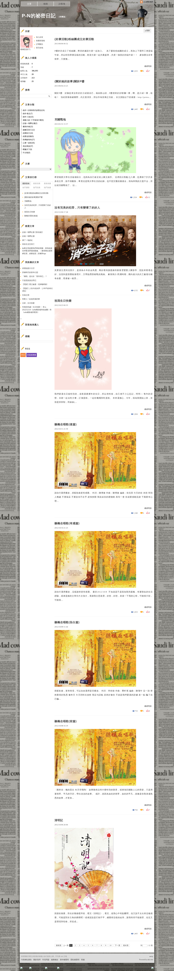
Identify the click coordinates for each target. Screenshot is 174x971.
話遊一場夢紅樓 (28, 236)
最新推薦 (47, 183)
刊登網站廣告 (26, 960)
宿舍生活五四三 (28, 244)
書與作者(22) (28, 127)
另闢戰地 (60, 119)
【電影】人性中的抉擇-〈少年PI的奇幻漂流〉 (37, 289)
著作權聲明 (64, 960)
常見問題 (45, 960)
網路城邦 (147, 969)
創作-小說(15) (28, 117)
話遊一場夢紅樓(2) (30, 123)
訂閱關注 (39, 44)
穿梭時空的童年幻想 (30, 272)
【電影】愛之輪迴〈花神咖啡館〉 (35, 284)
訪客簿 (62, 4)
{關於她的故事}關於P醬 (70, 81)
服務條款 (54, 960)
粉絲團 (26, 969)
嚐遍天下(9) (27, 149)
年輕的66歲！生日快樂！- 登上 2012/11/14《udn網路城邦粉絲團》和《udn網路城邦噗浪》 (36, 309)
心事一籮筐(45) (29, 143)
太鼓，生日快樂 (28, 303)
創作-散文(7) (27, 114)
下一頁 (117, 945)
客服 (83, 960)
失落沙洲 (25, 295)
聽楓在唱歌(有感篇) (67, 523)
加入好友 (39, 37)
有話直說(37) (28, 146)
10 (110, 945)
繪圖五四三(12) (29, 130)
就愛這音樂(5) (28, 136)
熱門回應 (36, 188)
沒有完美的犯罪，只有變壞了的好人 (77, 207)
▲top (151, 956)
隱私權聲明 (75, 960)
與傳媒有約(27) (29, 140)
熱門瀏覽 (25, 188)
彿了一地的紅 (27, 240)
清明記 (59, 820)
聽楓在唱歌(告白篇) (67, 622)
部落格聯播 (31, 355)
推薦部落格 (40, 41)
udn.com (150, 960)
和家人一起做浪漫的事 (31, 299)
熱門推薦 (47, 188)
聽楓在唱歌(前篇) (66, 721)
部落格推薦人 (32, 324)
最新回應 (36, 183)
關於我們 (37, 960)
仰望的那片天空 (28, 268)
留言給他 (39, 48)
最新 (148, 30)
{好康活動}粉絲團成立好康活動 (74, 39)
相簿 (45, 4)
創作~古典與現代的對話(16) (34, 110)
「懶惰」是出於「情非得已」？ (34, 276)
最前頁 (58, 945)
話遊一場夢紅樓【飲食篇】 (32, 232)
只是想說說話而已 (29, 280)
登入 (135, 969)
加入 (140, 969)
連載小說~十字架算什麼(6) (33, 120)
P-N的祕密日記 (39, 15)
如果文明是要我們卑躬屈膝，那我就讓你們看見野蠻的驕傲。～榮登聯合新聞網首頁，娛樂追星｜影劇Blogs (37, 251)
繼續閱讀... (148, 66)
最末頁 (125, 945)
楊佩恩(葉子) (25, 49)
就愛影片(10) (28, 133)
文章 (29, 4)
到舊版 (62, 17)
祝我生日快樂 (63, 300)
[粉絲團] (21, 968)
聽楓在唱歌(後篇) (66, 424)
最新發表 (25, 183)
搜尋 (49, 96)
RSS (23, 355)
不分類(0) (26, 153)
